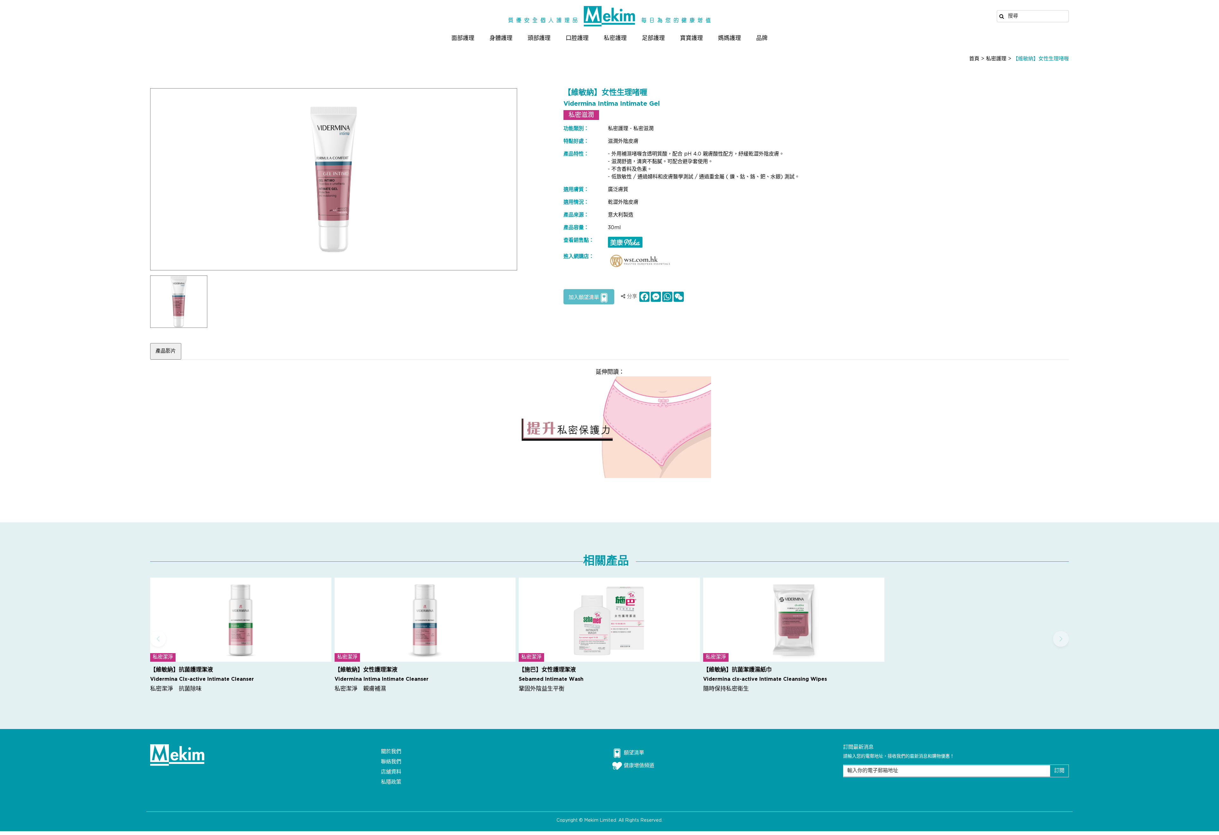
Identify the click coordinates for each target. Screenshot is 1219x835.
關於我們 (391, 751)
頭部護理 (539, 38)
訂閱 (1059, 770)
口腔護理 (577, 38)
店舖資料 (391, 772)
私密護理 (615, 38)
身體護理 (501, 38)
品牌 (762, 38)
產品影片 (166, 351)
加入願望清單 (584, 297)
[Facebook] (644, 297)
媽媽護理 (729, 38)
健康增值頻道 (639, 765)
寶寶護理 (691, 38)
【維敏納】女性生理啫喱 (1041, 58)
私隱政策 (391, 782)
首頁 (974, 58)
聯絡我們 (391, 761)
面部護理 (462, 38)
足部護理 (653, 38)
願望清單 (634, 753)
